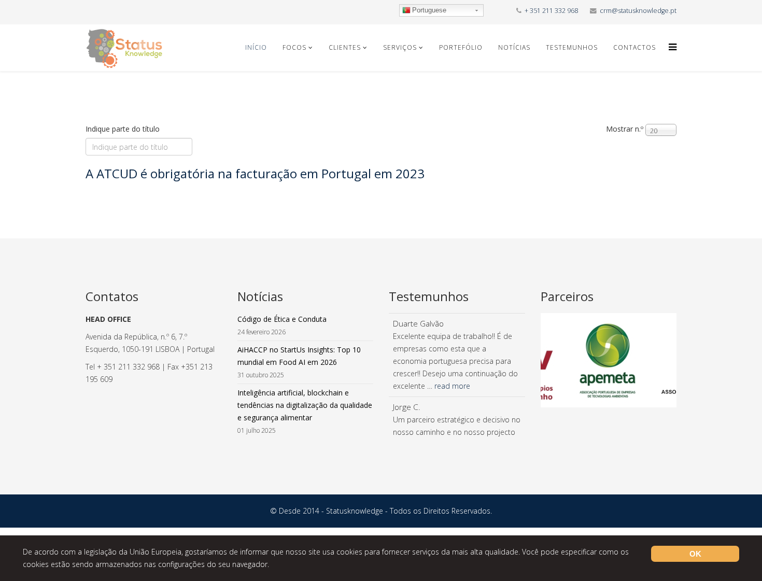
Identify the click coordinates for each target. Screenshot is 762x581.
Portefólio (461, 47)
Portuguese (429, 10)
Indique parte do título (124, 129)
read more (452, 386)
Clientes (345, 47)
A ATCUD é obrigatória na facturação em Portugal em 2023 (255, 173)
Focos (294, 47)
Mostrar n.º (624, 129)
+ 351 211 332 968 (551, 10)
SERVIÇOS (400, 47)
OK (695, 553)
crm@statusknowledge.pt (638, 10)
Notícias (514, 47)
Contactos (634, 47)
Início (256, 47)
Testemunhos (572, 47)
